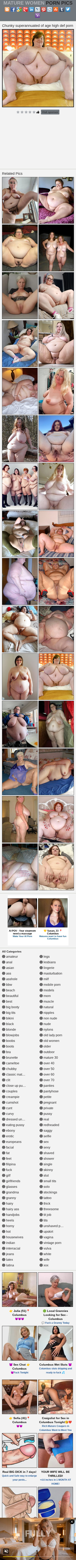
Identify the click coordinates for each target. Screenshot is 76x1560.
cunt (8, 1108)
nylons (48, 1029)
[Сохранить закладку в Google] (19, 9)
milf (46, 979)
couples (11, 1091)
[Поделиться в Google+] (25, 9)
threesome (51, 1209)
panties (48, 1085)
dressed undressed (19, 1119)
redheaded (51, 1125)
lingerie (48, 968)
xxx (45, 1265)
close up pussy (16, 1085)
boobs (10, 1040)
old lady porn (52, 1035)
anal (8, 962)
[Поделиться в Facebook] (13, 9)
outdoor (49, 1052)
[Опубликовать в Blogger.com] (7, 9)
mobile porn (52, 984)
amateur (11, 956)
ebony (10, 1130)
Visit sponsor (50, 112)
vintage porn (52, 1243)
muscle (48, 1001)
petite (47, 1097)
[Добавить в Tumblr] (61, 9)
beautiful (11, 996)
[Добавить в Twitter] (67, 9)
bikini (9, 1018)
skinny (48, 1170)
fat (7, 1153)
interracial (12, 1248)
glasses (11, 1186)
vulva (47, 1248)
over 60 (48, 1074)
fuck (8, 1170)
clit (7, 1080)
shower (48, 1158)
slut (46, 1175)
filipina (10, 1164)
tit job (47, 1214)
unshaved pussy (55, 1226)
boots (9, 1046)
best (8, 1001)
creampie (12, 1097)
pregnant (49, 1102)
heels (9, 1220)
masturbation (52, 973)
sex (46, 1141)
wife (46, 1259)
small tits (49, 1181)
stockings (50, 1192)
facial (9, 1147)
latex (9, 1259)
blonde (10, 1029)
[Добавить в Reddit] (49, 9)
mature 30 (50, 1057)
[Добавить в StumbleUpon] (55, 9)
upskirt (48, 1231)
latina (9, 1265)
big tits (10, 1012)
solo (46, 1186)
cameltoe (12, 1063)
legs (46, 956)
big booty (12, 1007)
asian (9, 968)
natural (48, 1007)
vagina (48, 1237)
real (46, 1119)
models (48, 990)
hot (8, 1231)
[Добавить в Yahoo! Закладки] (37, 15)
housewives (14, 1237)
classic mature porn (19, 1074)
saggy (47, 1130)
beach (10, 990)
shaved (48, 1153)
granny (10, 1198)
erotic (9, 1136)
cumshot (11, 1102)
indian (10, 1243)
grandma (12, 1192)
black (9, 1024)
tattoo (47, 1198)
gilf (7, 1175)
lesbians (49, 962)
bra (8, 1052)
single (47, 1164)
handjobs (12, 1214)
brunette (11, 1057)
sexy (46, 1147)
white (47, 1254)
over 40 (48, 1063)
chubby (11, 1069)
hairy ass (12, 1209)
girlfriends (12, 1181)
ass (8, 973)
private (48, 1108)
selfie (47, 1136)
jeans (9, 1254)
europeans (13, 1141)
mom (47, 996)
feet (8, 1158)
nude (47, 1024)
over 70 (48, 1080)
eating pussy (14, 1125)
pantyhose (51, 1091)
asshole (11, 979)
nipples (48, 1012)
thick (46, 1203)
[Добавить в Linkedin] (31, 9)
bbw (8, 984)
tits (45, 1220)
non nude (50, 1018)
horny (9, 1226)
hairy (9, 1203)
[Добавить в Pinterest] (43, 9)
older (47, 1046)
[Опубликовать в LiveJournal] (37, 9)
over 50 (48, 1069)
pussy (47, 1113)
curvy (9, 1113)
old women (51, 1040)
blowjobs (12, 1035)
